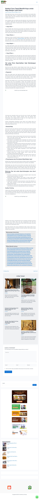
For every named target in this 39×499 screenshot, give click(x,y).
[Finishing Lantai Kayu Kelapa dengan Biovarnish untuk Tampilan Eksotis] (4, 453)
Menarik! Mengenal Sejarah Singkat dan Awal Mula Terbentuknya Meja (19, 255)
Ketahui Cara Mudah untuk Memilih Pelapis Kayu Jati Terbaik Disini (19, 234)
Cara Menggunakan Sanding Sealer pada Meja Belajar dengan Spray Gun (20, 257)
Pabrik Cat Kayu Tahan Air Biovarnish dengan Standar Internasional (27, 308)
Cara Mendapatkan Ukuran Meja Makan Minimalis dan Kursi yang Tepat (19, 263)
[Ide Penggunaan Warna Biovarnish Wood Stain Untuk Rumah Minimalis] (4, 462)
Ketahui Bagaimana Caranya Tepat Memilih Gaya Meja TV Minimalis (19, 235)
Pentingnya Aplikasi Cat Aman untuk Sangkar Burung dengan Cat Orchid (28, 295)
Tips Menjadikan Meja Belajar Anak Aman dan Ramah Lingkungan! (18, 260)
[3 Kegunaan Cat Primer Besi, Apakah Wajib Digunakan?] (4, 449)
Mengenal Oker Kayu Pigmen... (12, 456)
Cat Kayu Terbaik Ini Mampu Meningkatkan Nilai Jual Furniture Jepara (28, 332)
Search (3, 383)
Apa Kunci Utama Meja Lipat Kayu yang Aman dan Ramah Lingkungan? (19, 240)
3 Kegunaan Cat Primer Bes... (12, 447)
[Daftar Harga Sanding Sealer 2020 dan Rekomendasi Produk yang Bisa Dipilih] (4, 466)
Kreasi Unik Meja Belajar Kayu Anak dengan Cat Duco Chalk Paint (18, 251)
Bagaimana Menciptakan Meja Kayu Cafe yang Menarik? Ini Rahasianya (19, 265)
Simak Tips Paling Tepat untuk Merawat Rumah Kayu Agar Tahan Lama (12, 290)
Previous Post (6, 271)
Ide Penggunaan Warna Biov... (12, 460)
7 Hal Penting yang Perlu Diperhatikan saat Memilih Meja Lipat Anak (19, 237)
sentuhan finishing (21, 38)
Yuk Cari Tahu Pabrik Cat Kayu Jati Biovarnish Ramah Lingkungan (11, 322)
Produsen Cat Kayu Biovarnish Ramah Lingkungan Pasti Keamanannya (11, 308)
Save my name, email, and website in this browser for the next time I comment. (19, 368)
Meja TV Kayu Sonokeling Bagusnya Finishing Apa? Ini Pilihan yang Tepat (20, 248)
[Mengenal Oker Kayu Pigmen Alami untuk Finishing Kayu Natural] (4, 458)
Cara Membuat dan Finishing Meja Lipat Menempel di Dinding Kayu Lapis (20, 238)
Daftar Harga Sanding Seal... (12, 465)
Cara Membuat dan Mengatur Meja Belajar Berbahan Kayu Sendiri (18, 241)
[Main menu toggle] (37, 2)
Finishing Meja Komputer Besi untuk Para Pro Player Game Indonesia (19, 258)
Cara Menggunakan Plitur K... (12, 443)
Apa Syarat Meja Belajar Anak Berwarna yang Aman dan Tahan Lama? (19, 249)
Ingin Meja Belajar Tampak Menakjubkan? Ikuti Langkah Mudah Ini (18, 254)
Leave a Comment (8, 12)
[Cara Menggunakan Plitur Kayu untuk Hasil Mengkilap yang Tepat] (4, 444)
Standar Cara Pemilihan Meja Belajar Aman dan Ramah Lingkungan (19, 252)
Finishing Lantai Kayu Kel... (11, 451)
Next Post (36, 271)
